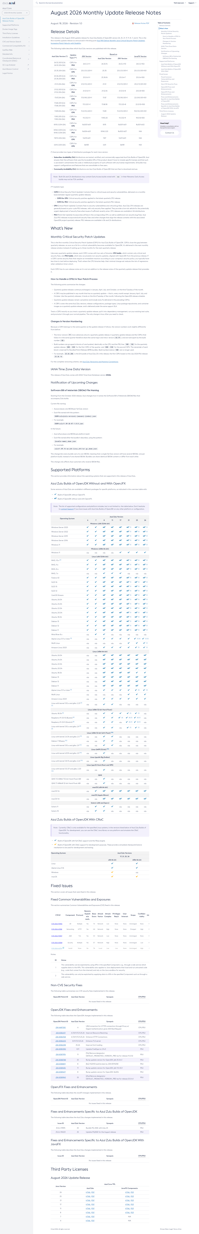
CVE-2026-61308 (56, 929)
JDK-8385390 (60, 1049)
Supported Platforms (10, 25)
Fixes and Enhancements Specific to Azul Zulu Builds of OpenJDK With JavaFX (170, 106)
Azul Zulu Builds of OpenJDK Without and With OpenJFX (171, 65)
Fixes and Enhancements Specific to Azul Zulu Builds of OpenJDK (170, 99)
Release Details (164, 25)
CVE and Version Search (11, 42)
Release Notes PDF (141, 23)
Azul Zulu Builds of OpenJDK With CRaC (171, 70)
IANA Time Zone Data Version (168, 47)
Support (191, 3)
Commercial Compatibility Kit (13, 46)
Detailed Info (7, 54)
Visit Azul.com (179, 3)
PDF (93, 1192)
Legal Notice (7, 73)
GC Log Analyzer (8, 65)
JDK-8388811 (61, 1064)
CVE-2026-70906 (56, 924)
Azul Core (7, 8)
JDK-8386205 (60, 1041)
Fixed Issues (163, 74)
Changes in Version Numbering (169, 42)
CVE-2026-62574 (56, 948)
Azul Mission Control (10, 69)
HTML (88, 1192)
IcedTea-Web (7, 50)
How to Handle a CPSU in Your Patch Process (171, 37)
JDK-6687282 (61, 1028)
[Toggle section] (29, 37)
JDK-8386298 (60, 1045)
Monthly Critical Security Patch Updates (170, 32)
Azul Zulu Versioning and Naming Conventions (100, 362)
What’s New (164, 28)
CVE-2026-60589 (56, 943)
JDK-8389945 (61, 1077)
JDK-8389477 (61, 1072)
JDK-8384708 (60, 1037)
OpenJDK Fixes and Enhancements (168, 88)
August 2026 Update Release (168, 115)
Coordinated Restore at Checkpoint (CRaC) (11, 59)
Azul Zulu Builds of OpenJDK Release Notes (13, 19)
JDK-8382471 (61, 1033)
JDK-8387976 (61, 1054)
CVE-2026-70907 (56, 936)
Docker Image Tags (9, 29)
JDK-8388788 (60, 1060)
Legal (171, 1229)
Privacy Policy (164, 1229)
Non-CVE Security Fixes (169, 84)
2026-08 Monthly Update (13, 13)
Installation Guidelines (11, 38)
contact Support (67, 509)
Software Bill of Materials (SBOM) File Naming (172, 57)
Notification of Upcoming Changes (170, 52)
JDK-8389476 (61, 1068)
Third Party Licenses (10, 33)
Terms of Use (177, 1229)
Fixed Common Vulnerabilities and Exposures (167, 79)
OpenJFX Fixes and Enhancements (167, 93)
